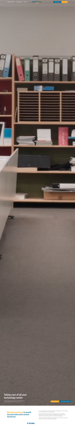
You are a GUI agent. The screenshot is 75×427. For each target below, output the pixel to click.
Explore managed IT (55, 401)
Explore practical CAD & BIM (65, 401)
